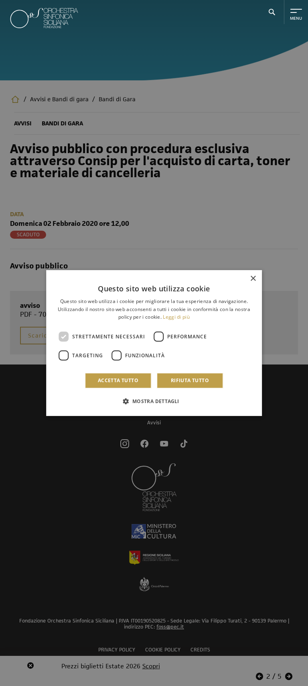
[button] (154, 401)
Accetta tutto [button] (118, 380)
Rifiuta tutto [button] (190, 380)
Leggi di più (176, 317)
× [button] (253, 279)
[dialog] (154, 343)
